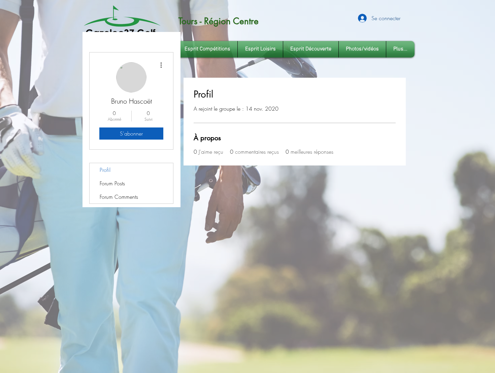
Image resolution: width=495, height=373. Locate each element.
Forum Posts (112, 183)
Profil (105, 170)
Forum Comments (119, 196)
